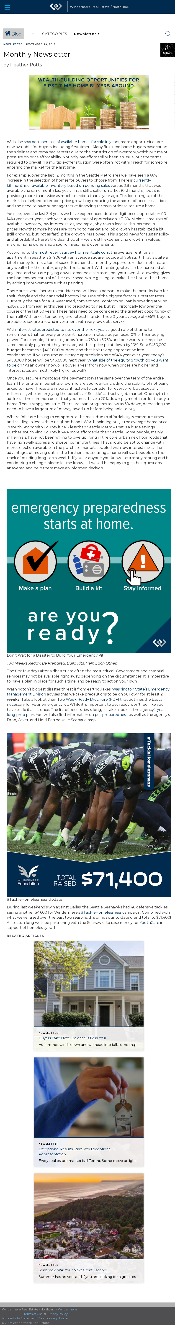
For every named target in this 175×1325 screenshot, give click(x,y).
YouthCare (149, 922)
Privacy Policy (57, 1314)
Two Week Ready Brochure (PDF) (88, 699)
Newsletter (13, 44)
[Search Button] (168, 34)
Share (167, 53)
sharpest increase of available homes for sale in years (71, 142)
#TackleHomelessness (101, 912)
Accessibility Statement (19, 1318)
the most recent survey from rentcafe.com (70, 252)
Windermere (67, 1309)
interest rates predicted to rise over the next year (61, 329)
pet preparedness (111, 715)
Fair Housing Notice (53, 1318)
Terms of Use (33, 1314)
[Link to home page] (56, 7)
